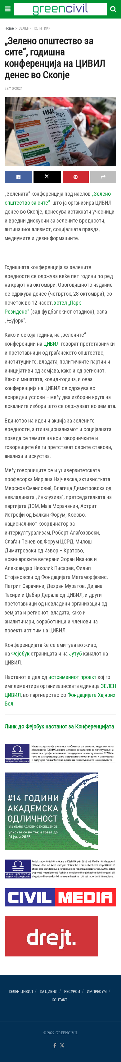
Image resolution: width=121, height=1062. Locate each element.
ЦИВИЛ (51, 343)
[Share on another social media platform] (103, 177)
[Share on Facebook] (18, 177)
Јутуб (75, 653)
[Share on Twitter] (47, 177)
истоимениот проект (72, 677)
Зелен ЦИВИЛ (21, 991)
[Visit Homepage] (60, 9)
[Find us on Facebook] (54, 1045)
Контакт (59, 999)
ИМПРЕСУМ (97, 991)
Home (9, 28)
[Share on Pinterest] (76, 177)
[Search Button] (113, 9)
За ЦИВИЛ (48, 991)
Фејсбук (20, 653)
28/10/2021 (14, 88)
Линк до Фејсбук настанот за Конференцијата (59, 726)
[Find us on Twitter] (62, 1045)
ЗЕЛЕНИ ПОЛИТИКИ (35, 28)
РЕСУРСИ (72, 991)
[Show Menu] (8, 9)
